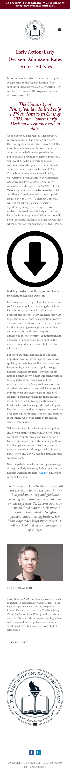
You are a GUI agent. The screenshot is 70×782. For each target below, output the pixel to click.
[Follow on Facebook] (31, 752)
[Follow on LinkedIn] (38, 752)
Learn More (18, 642)
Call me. (43, 473)
